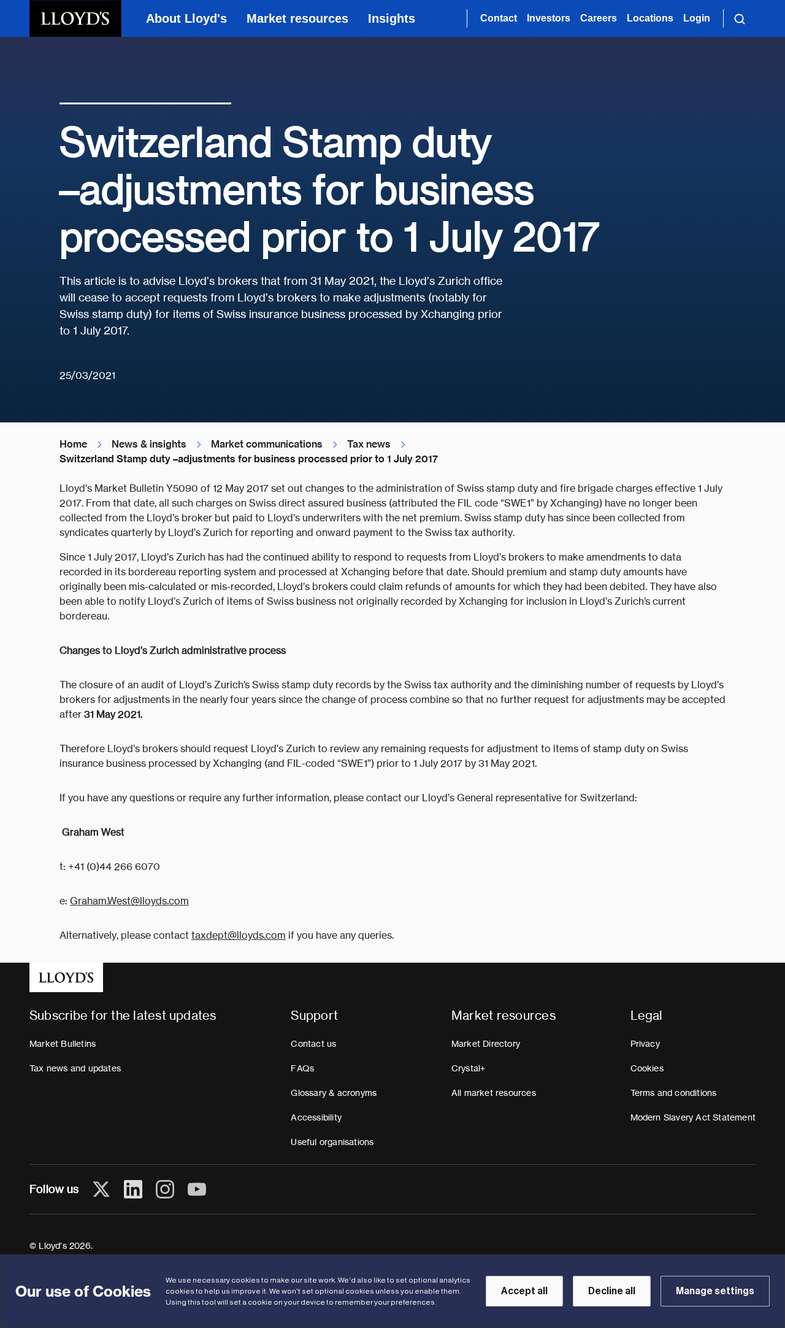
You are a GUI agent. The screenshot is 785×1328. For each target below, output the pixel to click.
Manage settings (715, 1291)
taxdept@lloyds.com (238, 935)
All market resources (493, 1092)
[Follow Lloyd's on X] (101, 1189)
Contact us (313, 1043)
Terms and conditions (673, 1092)
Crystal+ (468, 1068)
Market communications (267, 444)
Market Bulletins (62, 1043)
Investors (548, 18)
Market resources (297, 18)
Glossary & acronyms (334, 1092)
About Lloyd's (186, 18)
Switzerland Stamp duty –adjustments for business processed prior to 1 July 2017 (248, 458)
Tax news (369, 444)
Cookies (647, 1068)
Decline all (611, 1291)
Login (696, 18)
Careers (598, 18)
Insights (391, 18)
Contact (498, 18)
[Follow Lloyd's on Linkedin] (133, 1189)
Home (73, 444)
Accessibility (316, 1117)
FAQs (302, 1068)
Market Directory (485, 1043)
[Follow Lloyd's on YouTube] (197, 1189)
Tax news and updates (75, 1068)
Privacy (645, 1043)
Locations (650, 18)
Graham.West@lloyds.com (129, 901)
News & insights (149, 444)
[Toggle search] (740, 18)
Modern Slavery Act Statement (693, 1117)
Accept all (524, 1291)
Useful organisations (332, 1141)
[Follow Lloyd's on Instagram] (165, 1189)
